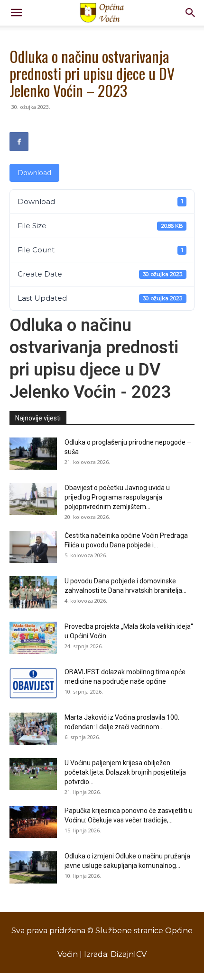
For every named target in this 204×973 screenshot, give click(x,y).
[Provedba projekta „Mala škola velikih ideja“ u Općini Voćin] (33, 638)
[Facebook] (18, 141)
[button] (16, 13)
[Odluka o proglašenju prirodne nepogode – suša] (33, 453)
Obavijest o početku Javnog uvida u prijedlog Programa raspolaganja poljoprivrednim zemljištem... (117, 497)
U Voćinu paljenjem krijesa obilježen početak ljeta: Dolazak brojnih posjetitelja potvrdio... (125, 772)
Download (34, 173)
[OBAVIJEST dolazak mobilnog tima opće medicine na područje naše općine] (33, 683)
